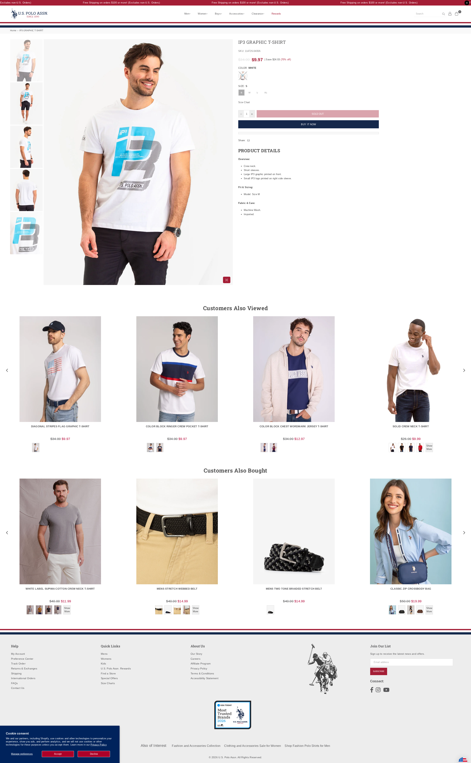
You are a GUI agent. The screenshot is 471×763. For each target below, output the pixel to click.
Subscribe (378, 671)
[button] (7, 370)
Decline (94, 754)
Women (202, 13)
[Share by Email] (248, 140)
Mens (104, 653)
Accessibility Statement (204, 678)
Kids (103, 663)
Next (229, 162)
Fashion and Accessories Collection (196, 745)
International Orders (23, 678)
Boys (218, 13)
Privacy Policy (99, 744)
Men (186, 13)
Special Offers (109, 678)
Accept (58, 754)
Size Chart (244, 102)
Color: (247, 68)
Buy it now (308, 124)
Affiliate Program (201, 663)
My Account (18, 653)
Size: (242, 86)
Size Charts (108, 683)
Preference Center (22, 658)
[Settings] (450, 13)
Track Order (18, 663)
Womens (106, 658)
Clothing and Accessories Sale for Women (252, 745)
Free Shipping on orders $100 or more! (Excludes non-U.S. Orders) (110, 2)
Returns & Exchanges (24, 668)
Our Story (196, 653)
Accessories (236, 13)
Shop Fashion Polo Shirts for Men (307, 745)
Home (13, 30)
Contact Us (17, 688)
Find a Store (108, 673)
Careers (195, 658)
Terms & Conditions (202, 673)
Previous (47, 162)
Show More (429, 447)
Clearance (257, 13)
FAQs (14, 683)
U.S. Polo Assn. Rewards (116, 668)
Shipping (16, 673)
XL (265, 92)
